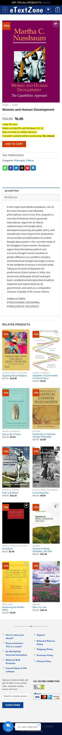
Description (12, 191)
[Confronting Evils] (46, 467)
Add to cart (14, 144)
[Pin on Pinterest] (27, 168)
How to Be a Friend (11, 434)
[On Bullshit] (15, 522)
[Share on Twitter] (16, 168)
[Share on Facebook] (10, 168)
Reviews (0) (11, 197)
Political (30, 160)
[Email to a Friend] (22, 168)
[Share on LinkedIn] (33, 168)
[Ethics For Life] (46, 581)
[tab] (31, 191)
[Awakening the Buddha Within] (15, 581)
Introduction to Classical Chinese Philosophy (44, 435)
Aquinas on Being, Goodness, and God (42, 549)
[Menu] (5, 10)
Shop (15, 105)
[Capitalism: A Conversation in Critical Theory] (46, 349)
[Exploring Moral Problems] (15, 349)
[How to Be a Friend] (15, 408)
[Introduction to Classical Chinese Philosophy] (46, 408)
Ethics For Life (39, 607)
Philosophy (19, 160)
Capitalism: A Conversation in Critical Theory (45, 376)
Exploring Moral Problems (14, 376)
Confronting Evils (41, 493)
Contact (49, 727)
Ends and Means (10, 493)
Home (5, 105)
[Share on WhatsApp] (5, 168)
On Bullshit (7, 549)
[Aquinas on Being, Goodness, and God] (46, 522)
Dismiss (46, 2)
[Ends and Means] (15, 467)
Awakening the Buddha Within (13, 608)
